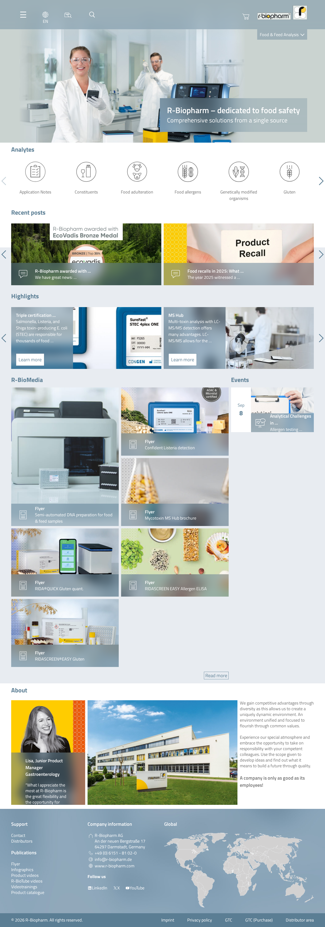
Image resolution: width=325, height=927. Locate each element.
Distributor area (300, 920)
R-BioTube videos (26, 881)
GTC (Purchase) (259, 920)
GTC (228, 920)
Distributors (21, 841)
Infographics (22, 869)
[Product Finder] (68, 14)
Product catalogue (27, 892)
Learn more (30, 359)
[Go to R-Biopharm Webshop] (245, 16)
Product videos (25, 875)
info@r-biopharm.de (113, 859)
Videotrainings (24, 887)
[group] (86, 254)
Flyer (15, 864)
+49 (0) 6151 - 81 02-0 (116, 853)
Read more (216, 675)
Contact (18, 835)
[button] (319, 181)
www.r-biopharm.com (114, 866)
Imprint (167, 920)
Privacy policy (199, 920)
